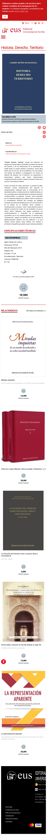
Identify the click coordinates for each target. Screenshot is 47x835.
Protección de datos (11, 819)
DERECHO (15, 259)
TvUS (39, 23)
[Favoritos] (41, 321)
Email (42, 23)
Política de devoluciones (12, 813)
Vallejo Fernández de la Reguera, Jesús (17, 153)
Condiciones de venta (12, 810)
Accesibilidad (23, 23)
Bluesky (35, 23)
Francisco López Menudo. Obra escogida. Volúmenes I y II (23, 469)
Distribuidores (9, 816)
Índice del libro (6, 132)
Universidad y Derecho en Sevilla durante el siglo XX (21, 645)
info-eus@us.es (39, 802)
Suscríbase (8, 821)
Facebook (32, 23)
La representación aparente (11, 734)
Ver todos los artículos (35, 311)
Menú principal (3, 37)
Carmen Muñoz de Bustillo (13, 145)
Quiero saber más (21, 11)
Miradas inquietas (8, 380)
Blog (27, 23)
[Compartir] (39, 127)
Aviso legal (8, 807)
